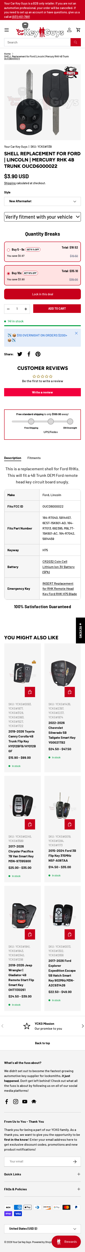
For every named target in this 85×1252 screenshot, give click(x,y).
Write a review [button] (42, 392)
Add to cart (57, 308)
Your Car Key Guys (15, 146)
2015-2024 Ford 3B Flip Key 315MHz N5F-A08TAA (62, 855)
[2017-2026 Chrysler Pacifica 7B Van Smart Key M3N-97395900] (22, 805)
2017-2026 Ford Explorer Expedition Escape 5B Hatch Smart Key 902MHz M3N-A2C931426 (62, 973)
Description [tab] (12, 458)
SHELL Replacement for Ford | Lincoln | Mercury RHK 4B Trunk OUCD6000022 (36, 57)
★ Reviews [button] (80, 630)
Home (7, 53)
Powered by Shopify (43, 1242)
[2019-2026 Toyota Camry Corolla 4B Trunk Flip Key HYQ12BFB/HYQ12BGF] (22, 673)
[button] (78, 29)
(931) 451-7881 (21, 16)
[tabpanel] (42, 537)
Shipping (10, 183)
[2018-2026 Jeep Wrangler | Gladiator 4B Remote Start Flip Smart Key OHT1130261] (22, 915)
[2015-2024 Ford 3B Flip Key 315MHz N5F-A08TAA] (62, 805)
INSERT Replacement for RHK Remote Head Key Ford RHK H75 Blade (59, 588)
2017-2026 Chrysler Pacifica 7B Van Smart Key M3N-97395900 (21, 853)
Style (7, 192)
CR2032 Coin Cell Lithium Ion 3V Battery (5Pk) (58, 566)
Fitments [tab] (34, 458)
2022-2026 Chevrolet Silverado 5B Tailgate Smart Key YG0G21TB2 (62, 732)
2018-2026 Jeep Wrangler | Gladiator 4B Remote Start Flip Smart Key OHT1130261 (21, 977)
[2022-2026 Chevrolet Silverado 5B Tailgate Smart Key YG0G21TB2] (62, 673)
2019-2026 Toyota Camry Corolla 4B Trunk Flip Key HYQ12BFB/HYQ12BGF (22, 741)
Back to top (42, 1043)
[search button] (76, 42)
